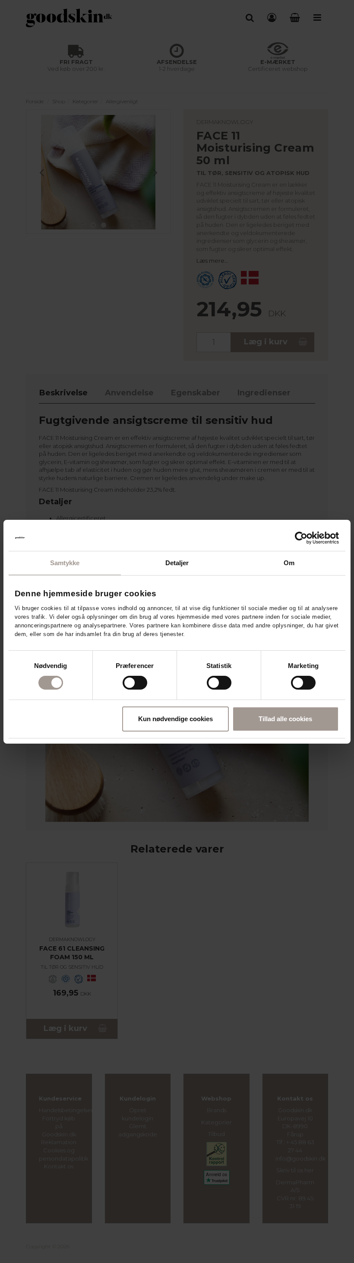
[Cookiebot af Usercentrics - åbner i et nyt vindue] (301, 537)
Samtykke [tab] (65, 562)
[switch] (135, 683)
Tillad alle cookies (285, 718)
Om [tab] (289, 562)
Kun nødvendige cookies (175, 718)
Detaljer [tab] (177, 562)
